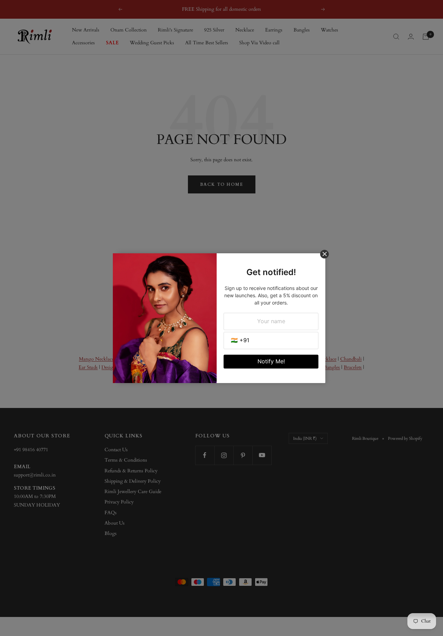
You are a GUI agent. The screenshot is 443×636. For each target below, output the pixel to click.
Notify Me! (271, 361)
